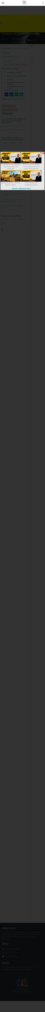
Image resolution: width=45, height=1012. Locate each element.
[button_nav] (3, 3)
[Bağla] (43, 153)
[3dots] (43, 3)
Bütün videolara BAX (21, 189)
